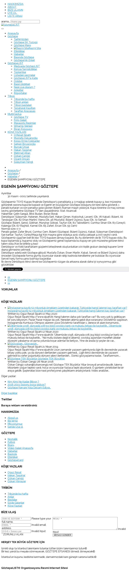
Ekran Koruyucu (23, 129)
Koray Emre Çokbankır (27, 141)
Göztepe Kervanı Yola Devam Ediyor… (29, 387)
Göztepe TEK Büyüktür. (51, 358)
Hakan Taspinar (16, 475)
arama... (5, 21)
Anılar (11, 496)
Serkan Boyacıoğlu (25, 144)
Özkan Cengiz (22, 155)
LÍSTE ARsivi (15, 15)
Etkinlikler (19, 51)
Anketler (18, 90)
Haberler (19, 54)
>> (9, 283)
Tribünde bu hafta (24, 99)
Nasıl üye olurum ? (24, 87)
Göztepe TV (21, 117)
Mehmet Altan (22, 153)
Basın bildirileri (22, 84)
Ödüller (18, 81)
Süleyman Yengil (23, 161)
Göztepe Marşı (22, 45)
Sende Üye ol (15, 426)
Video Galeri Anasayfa (20, 448)
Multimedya (14, 114)
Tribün (11, 96)
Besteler (12, 499)
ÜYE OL (12, 12)
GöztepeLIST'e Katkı (26, 78)
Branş (11, 445)
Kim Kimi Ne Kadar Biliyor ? (23, 381)
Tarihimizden (21, 39)
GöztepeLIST (15, 63)
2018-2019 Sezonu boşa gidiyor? (27, 384)
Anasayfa (13, 33)
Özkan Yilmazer (17, 481)
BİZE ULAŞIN (15, 10)
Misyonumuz (15, 423)
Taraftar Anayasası (24, 111)
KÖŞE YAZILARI (17, 132)
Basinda (12, 454)
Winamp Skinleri (23, 126)
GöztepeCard (15, 460)
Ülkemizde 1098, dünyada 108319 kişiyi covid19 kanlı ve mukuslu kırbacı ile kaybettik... (64, 327)
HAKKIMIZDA (15, 4)
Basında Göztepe (24, 57)
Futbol (11, 442)
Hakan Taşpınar (23, 150)
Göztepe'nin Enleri (24, 60)
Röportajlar (20, 93)
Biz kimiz (13, 420)
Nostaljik (12, 439)
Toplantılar (20, 72)
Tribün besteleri (23, 105)
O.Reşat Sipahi (22, 135)
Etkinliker (13, 457)
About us (13, 417)
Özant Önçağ (22, 158)
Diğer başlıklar (9, 393)
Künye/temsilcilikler (25, 69)
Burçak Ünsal (21, 147)
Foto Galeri (20, 120)
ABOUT (12, 7)
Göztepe (13, 36)
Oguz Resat (14, 472)
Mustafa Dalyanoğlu (25, 138)
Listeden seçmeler (24, 75)
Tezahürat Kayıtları (24, 108)
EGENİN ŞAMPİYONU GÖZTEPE (26, 280)
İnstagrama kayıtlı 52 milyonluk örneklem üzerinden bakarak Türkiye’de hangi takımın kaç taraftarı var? (66, 310)
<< (9, 277)
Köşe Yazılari (15, 505)
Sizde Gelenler (16, 502)
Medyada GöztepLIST (27, 66)
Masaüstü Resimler (25, 123)
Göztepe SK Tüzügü (25, 42)
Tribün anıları (21, 102)
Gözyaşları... (31, 343)
